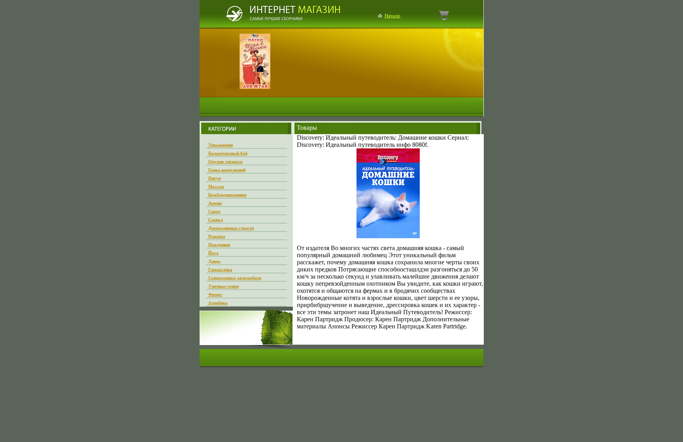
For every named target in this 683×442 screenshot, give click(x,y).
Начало (392, 16)
